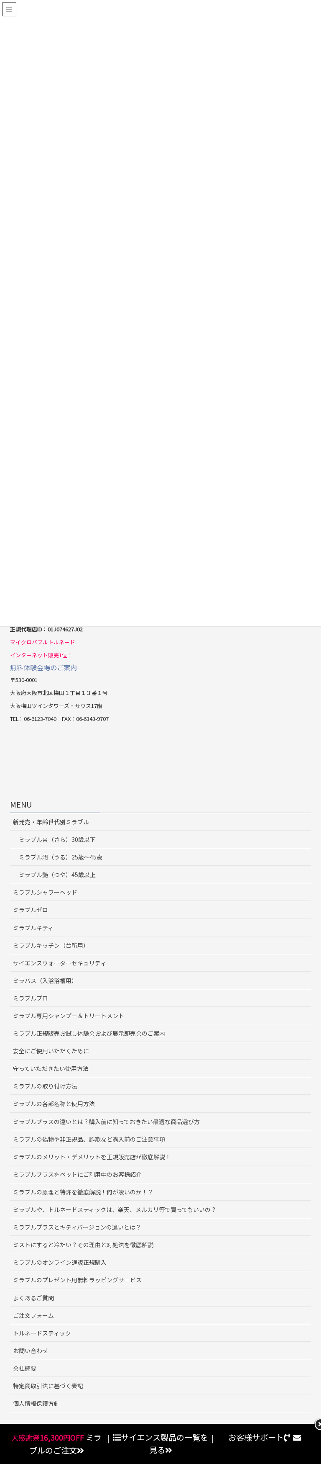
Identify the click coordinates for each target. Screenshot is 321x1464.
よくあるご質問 (33, 1298)
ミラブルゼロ (30, 910)
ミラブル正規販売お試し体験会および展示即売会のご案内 (89, 1033)
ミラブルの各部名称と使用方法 (54, 1103)
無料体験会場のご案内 (43, 667)
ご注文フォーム (33, 1315)
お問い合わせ (30, 1350)
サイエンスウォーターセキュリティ (59, 963)
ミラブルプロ (30, 998)
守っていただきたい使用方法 (51, 1068)
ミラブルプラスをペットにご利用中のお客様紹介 (77, 1174)
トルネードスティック (42, 1333)
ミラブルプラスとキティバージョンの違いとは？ (77, 1227)
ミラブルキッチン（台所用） (51, 945)
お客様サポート (256, 1437)
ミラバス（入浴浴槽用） (45, 980)
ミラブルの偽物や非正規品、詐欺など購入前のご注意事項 (89, 1139)
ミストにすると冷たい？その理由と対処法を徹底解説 (83, 1244)
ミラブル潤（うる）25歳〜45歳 (60, 857)
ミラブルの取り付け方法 (45, 1086)
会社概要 (24, 1368)
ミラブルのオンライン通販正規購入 (60, 1262)
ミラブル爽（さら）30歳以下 (57, 839)
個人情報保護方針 (36, 1403)
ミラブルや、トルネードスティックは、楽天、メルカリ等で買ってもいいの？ (115, 1209)
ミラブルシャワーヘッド (45, 892)
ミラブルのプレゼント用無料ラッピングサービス (77, 1280)
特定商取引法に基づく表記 (48, 1386)
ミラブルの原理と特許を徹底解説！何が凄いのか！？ (83, 1192)
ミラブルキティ (33, 928)
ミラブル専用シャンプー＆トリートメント (68, 1015)
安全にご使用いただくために (51, 1051)
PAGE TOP (314, 1411)
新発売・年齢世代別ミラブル (51, 822)
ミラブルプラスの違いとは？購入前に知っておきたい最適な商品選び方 (106, 1121)
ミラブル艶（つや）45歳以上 (57, 874)
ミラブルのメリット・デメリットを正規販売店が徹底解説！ (92, 1157)
